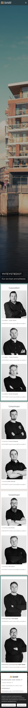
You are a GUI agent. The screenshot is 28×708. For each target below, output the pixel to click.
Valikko (25, 2)
